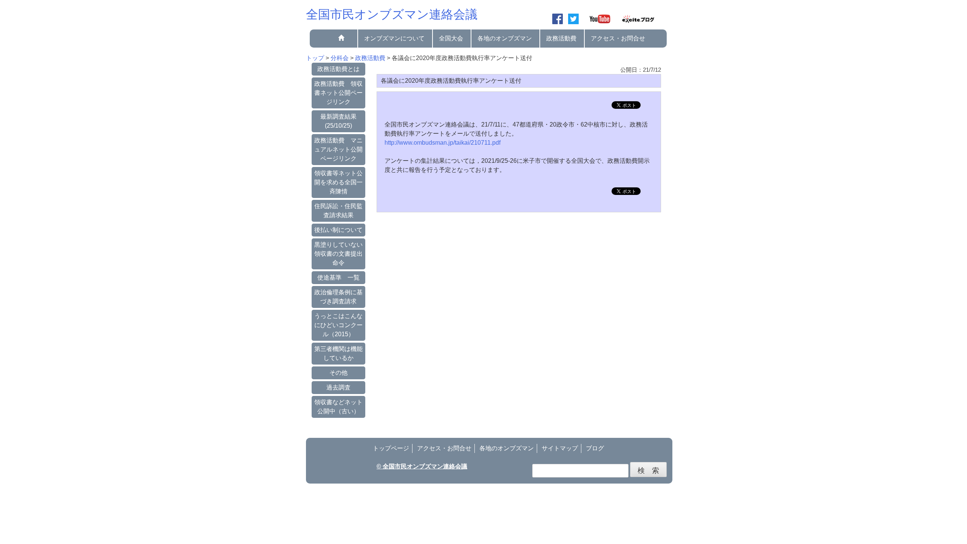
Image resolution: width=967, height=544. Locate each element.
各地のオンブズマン (504, 38)
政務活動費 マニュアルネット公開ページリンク (338, 149)
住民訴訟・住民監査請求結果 (338, 210)
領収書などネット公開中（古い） (338, 406)
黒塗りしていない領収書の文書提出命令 (338, 253)
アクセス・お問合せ (618, 38)
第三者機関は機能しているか (338, 353)
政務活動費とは (338, 69)
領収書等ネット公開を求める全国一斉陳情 (338, 182)
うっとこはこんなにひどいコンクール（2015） (338, 325)
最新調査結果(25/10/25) (338, 121)
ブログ (595, 448)
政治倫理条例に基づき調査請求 (338, 296)
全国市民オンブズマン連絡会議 (391, 14)
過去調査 (338, 387)
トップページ (391, 448)
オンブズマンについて (394, 38)
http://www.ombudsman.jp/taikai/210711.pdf (442, 142)
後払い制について (338, 230)
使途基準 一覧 (338, 277)
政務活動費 (561, 38)
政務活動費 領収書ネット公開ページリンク (338, 92)
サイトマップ (560, 448)
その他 (338, 372)
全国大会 (451, 38)
